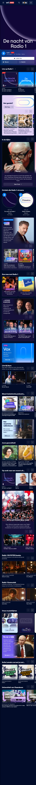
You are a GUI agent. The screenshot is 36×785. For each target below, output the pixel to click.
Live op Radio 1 (7, 69)
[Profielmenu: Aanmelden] (31, 2)
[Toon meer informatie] (16, 73)
